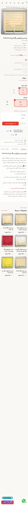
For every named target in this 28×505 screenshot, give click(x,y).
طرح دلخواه (16, 131)
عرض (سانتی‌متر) (18, 62)
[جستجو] (10, 3)
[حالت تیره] (14, 3)
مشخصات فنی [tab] (15, 148)
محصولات (23, 7)
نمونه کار (13, 134)
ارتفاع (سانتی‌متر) (18, 69)
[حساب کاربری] (6, 3)
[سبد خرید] (2, 3)
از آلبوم (7, 131)
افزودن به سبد (9, 123)
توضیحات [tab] (23, 148)
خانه (26, 7)
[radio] (23, 91)
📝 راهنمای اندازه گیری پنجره (18, 188)
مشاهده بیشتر (4, 210)
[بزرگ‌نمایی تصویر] (14, 21)
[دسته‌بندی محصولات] (18, 3)
